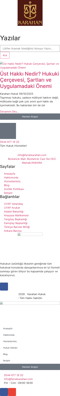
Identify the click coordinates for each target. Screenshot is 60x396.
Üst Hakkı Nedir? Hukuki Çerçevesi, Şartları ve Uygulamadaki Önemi (29, 80)
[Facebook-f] (4, 392)
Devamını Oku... (9, 111)
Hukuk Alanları (10, 347)
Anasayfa (7, 328)
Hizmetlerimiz (10, 341)
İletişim (6, 360)
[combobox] (30, 48)
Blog (5, 354)
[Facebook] (4, 287)
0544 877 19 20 (9, 141)
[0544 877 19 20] (8, 131)
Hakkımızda (8, 335)
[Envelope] (12, 392)
